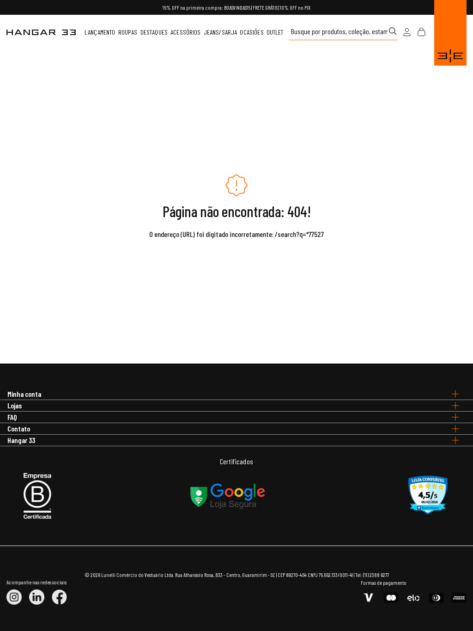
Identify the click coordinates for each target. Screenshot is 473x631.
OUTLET (275, 32)
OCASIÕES (251, 32)
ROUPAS (128, 32)
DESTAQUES (154, 32)
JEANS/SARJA (220, 32)
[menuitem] (100, 32)
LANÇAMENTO (100, 32)
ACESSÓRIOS (185, 32)
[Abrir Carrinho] (421, 32)
